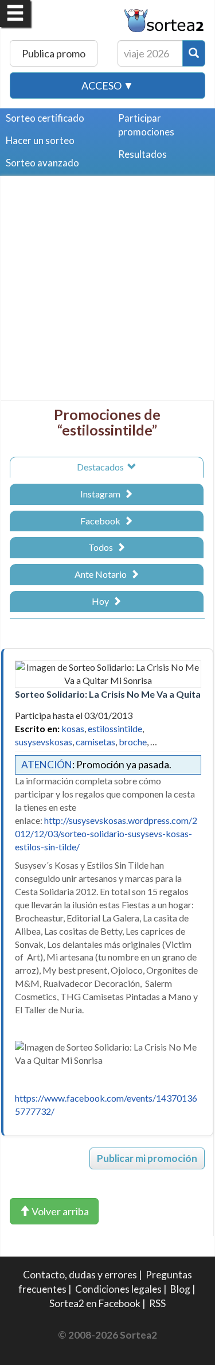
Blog (180, 1289)
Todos (102, 547)
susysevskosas (43, 741)
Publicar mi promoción (147, 1158)
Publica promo (53, 53)
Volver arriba (59, 1211)
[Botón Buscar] (193, 53)
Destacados (102, 466)
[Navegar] (15, 13)
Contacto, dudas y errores (80, 1275)
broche (133, 741)
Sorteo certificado (45, 118)
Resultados (142, 154)
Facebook (102, 520)
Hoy (102, 601)
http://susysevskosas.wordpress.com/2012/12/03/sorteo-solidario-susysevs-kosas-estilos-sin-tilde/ (106, 833)
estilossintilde (115, 728)
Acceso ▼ (107, 85)
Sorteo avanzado (42, 163)
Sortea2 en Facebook (94, 1303)
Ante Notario (102, 574)
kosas (72, 728)
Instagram (102, 493)
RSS (157, 1303)
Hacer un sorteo (40, 140)
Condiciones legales (118, 1289)
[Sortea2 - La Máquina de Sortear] (164, 19)
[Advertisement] (107, 292)
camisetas (95, 741)
